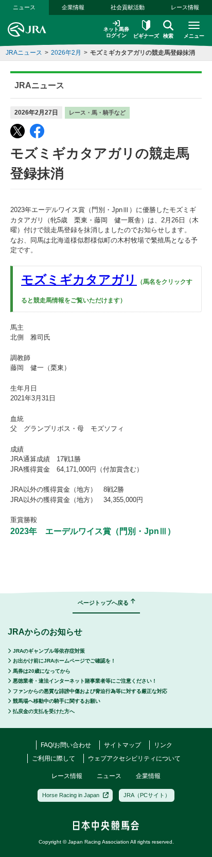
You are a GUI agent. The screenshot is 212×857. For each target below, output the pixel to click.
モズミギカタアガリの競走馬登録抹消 (142, 52)
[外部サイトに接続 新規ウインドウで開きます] (17, 131)
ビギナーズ (146, 36)
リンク (163, 745)
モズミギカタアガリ (79, 279)
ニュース (24, 7)
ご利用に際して (53, 758)
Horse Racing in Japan (70, 795)
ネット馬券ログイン (116, 32)
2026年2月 (66, 52)
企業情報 (73, 7)
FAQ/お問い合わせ (66, 745)
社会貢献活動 (128, 7)
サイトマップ (122, 745)
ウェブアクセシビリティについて (134, 758)
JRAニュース (24, 52)
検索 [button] (168, 36)
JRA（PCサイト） (146, 795)
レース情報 (185, 7)
